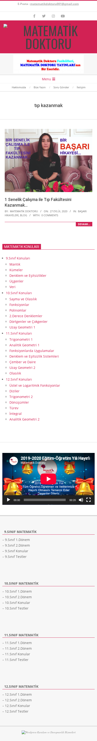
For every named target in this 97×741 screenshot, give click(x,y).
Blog (23, 215)
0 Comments (49, 215)
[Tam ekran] (88, 500)
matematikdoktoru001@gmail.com (54, 4)
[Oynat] (8, 500)
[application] (48, 479)
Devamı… (84, 224)
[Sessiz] (81, 500)
